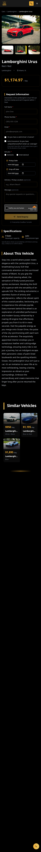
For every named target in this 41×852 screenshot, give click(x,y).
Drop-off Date (14, 169)
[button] (21, 29)
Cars (3, 11)
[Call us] (31, 3)
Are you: (8, 152)
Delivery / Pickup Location (17, 180)
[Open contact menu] (36, 846)
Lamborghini (12, 11)
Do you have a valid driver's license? (21, 137)
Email (7, 127)
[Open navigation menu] (37, 3)
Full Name (8, 107)
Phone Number (10, 117)
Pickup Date (13, 161)
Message (11, 190)
